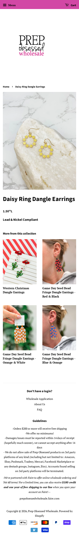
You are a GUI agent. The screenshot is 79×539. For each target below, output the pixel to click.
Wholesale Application (39, 399)
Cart (73, 5)
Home (6, 86)
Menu (11, 5)
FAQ (39, 409)
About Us (39, 404)
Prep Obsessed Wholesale (43, 511)
